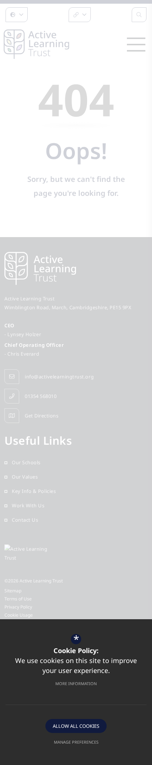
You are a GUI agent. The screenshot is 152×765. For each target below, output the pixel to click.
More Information (76, 683)
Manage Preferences (76, 742)
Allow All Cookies (76, 726)
